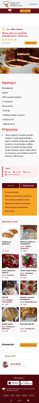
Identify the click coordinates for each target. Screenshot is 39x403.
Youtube (18, 395)
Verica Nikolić (15, 364)
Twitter (12, 395)
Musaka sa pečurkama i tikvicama (18, 196)
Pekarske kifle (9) (28, 319)
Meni (19, 400)
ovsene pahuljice (14, 174)
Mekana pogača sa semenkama (28, 238)
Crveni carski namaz (28, 266)
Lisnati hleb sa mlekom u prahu (17, 200)
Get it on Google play (26, 383)
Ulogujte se (25, 11)
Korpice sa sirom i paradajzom (28, 293)
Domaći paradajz (11, 192)
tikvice (28, 172)
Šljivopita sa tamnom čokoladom (17, 203)
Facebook (6, 395)
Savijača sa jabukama (10, 238)
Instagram (25, 395)
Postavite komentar (28, 345)
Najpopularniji (28, 185)
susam (18, 172)
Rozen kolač (10, 211)
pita (9, 172)
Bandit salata (10, 319)
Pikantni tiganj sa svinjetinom (16, 207)
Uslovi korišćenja (29, 389)
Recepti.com (4, 389)
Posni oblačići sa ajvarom (10, 266)
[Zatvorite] (1, 4)
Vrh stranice (19, 378)
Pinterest (31, 395)
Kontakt (16, 390)
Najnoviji (11, 185)
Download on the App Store (14, 383)
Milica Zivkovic (17, 29)
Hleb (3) (10, 293)
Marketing (9, 390)
